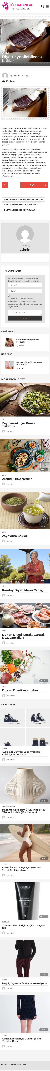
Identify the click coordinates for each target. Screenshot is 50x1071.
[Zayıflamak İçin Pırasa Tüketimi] (25, 400)
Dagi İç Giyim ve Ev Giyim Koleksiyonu (24, 983)
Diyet (5, 53)
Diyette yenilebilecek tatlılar (19, 210)
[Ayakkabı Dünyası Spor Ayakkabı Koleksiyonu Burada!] (25, 727)
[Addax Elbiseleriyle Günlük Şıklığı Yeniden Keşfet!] (25, 1014)
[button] (42, 6)
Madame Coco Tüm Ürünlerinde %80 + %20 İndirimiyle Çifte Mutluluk (25, 811)
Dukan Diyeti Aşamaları (20, 690)
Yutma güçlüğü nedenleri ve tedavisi (29, 363)
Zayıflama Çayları (15, 536)
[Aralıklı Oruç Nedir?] (25, 455)
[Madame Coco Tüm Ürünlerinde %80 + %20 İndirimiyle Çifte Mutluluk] (25, 785)
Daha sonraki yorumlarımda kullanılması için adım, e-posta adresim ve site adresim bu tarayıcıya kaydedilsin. (25, 302)
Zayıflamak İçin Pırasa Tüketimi (18, 424)
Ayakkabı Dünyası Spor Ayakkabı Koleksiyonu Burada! (21, 753)
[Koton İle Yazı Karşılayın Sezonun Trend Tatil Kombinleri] (25, 843)
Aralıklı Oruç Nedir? (17, 479)
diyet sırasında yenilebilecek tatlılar (23, 199)
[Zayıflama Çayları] (25, 510)
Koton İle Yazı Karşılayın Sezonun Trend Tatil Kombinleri (21, 869)
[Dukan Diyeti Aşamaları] (25, 667)
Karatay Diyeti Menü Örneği (23, 590)
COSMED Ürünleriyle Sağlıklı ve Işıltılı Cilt (23, 927)
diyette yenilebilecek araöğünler (21, 205)
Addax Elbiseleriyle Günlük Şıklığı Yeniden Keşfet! (21, 1040)
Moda (4, 748)
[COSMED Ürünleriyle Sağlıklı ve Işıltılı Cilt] (25, 901)
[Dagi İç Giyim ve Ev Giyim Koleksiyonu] (25, 958)
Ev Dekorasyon (8, 806)
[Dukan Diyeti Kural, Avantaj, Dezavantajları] (25, 615)
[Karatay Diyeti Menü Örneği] (25, 566)
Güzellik (5, 922)
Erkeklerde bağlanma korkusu (27, 340)
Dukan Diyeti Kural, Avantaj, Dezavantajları (23, 636)
